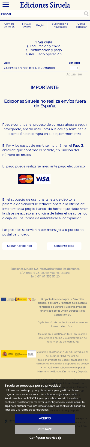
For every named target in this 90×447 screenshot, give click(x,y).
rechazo (45, 429)
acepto (45, 418)
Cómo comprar (81, 25)
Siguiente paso (64, 246)
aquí (7, 406)
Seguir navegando (19, 246)
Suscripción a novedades (60, 25)
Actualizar (74, 74)
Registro (41, 25)
